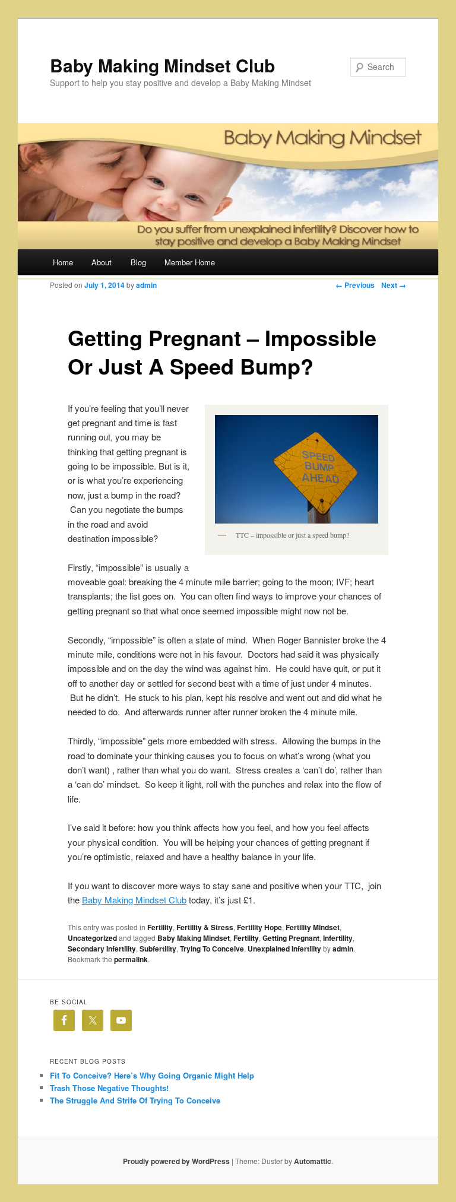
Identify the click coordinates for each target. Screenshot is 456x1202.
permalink (131, 959)
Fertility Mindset (313, 927)
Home (63, 262)
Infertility (338, 938)
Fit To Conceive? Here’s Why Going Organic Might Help (152, 1075)
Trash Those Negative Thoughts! (109, 1087)
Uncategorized (92, 938)
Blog (138, 262)
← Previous (355, 285)
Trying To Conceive (212, 948)
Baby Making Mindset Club (162, 65)
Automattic (312, 1161)
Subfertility (158, 948)
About (101, 262)
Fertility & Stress (204, 927)
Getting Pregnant (290, 938)
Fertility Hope (259, 927)
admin (146, 285)
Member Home (189, 262)
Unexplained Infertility (284, 948)
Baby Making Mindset (193, 938)
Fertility (160, 927)
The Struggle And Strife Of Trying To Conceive (135, 1100)
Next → (393, 285)
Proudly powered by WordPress (176, 1161)
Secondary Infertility (102, 948)
